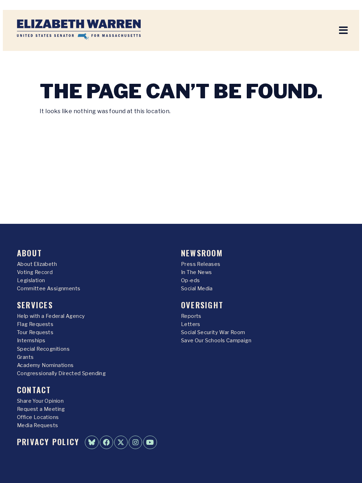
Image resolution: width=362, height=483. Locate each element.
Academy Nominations (45, 365)
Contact (34, 389)
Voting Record (35, 272)
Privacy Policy (48, 441)
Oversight (202, 304)
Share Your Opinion (40, 401)
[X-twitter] (121, 442)
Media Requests (37, 425)
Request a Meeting (41, 409)
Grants (25, 357)
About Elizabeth (37, 264)
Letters (190, 324)
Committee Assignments (48, 288)
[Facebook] (106, 442)
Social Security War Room (213, 332)
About (29, 252)
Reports (191, 316)
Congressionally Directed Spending (61, 373)
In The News (196, 272)
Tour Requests (35, 332)
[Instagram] (135, 442)
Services (35, 304)
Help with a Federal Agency (51, 316)
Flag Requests (35, 324)
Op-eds (190, 280)
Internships (31, 340)
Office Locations (38, 417)
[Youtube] (150, 442)
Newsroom (202, 252)
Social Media (197, 288)
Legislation (31, 280)
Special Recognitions (43, 349)
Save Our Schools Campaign (216, 340)
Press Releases (201, 264)
